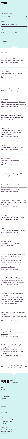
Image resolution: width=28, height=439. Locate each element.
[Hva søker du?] (14, 16)
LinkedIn (3, 406)
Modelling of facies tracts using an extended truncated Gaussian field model (14, 188)
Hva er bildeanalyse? (14, 174)
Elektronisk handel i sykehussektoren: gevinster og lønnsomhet (12, 75)
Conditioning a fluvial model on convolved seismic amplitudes (13, 203)
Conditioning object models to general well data (13, 318)
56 (12, 365)
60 (8, 368)
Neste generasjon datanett (9, 243)
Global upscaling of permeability (10, 117)
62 (14, 368)
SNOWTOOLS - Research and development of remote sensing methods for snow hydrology (13, 351)
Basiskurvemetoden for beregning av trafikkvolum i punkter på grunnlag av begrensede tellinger (12, 132)
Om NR (3, 390)
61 (11, 368)
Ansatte (3, 387)
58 (18, 365)
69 (20, 368)
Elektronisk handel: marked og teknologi (12, 60)
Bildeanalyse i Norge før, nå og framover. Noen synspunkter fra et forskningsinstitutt (13, 103)
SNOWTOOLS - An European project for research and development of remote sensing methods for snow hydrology (12, 299)
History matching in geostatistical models (13, 230)
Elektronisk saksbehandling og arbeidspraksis (10, 162)
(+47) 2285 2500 (5, 396)
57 (15, 365)
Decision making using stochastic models (13, 147)
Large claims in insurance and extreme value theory (12, 333)
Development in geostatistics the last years (13, 89)
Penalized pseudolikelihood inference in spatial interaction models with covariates (13, 281)
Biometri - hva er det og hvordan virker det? (14, 217)
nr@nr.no (3, 398)
